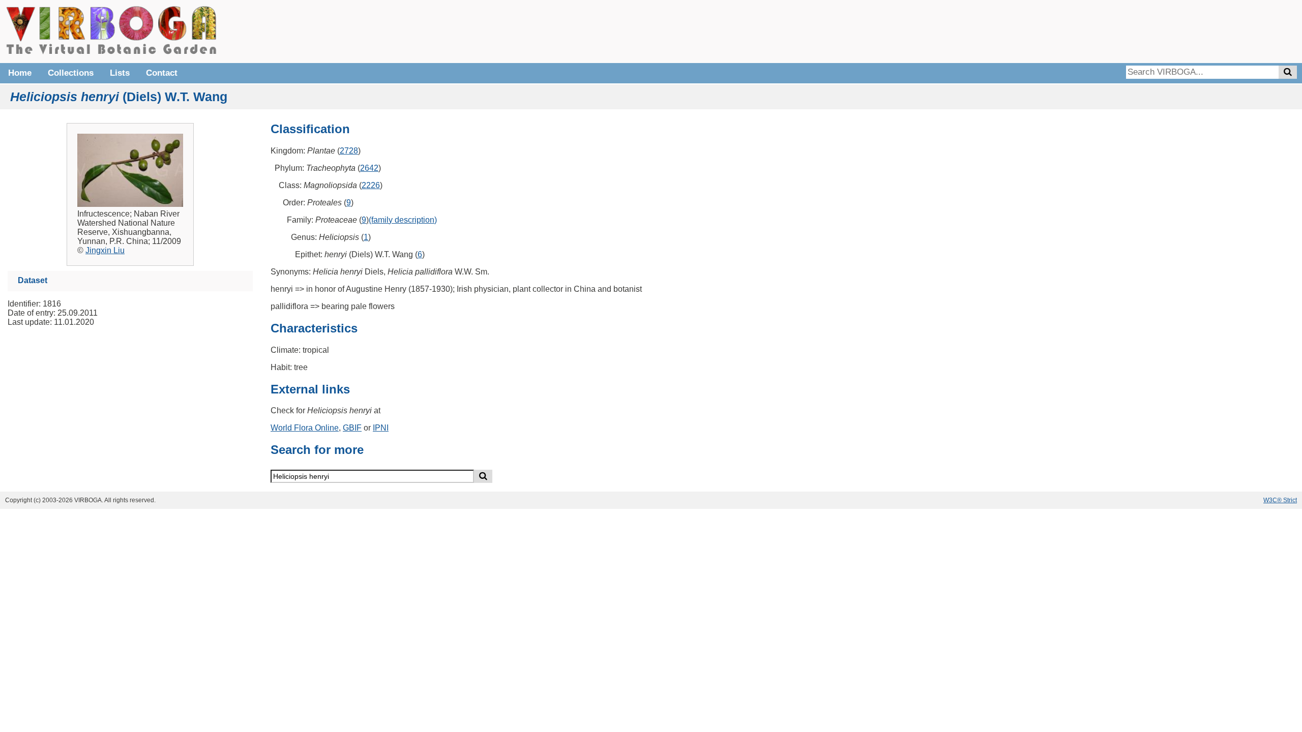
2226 (371, 185)
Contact (161, 73)
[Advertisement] (1144, 30)
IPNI (381, 427)
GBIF (352, 427)
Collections (71, 73)
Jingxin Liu (105, 250)
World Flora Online (305, 427)
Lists (120, 73)
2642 (369, 168)
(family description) (403, 220)
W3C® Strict (1280, 500)
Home (20, 73)
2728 (349, 150)
